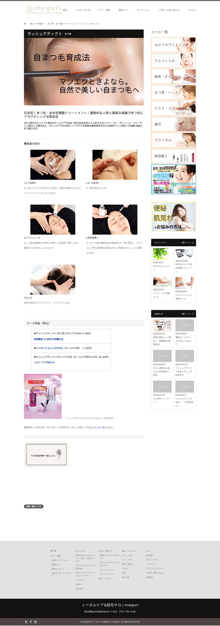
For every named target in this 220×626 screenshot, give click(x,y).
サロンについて (152, 560)
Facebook (30, 621)
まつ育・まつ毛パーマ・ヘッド (62, 23)
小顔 (124, 573)
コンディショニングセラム (49, 348)
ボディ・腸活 (55, 556)
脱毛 (65, 10)
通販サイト (124, 10)
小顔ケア (79, 584)
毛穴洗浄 (79, 589)
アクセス (192, 10)
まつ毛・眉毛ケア (105, 551)
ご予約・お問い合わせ (168, 10)
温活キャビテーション (61, 560)
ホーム (148, 551)
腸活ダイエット (58, 569)
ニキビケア (80, 580)
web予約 (149, 555)
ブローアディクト (107, 574)
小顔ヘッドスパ (104, 579)
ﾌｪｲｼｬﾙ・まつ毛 (83, 10)
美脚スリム (56, 564)
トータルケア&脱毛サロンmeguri (110, 605)
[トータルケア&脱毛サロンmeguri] (44, 10)
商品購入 (149, 577)
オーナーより (143, 10)
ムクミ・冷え (127, 555)
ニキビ (124, 568)
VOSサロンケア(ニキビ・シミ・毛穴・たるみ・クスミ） (86, 558)
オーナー (151, 564)
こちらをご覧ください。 (103, 427)
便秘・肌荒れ (127, 564)
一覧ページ (185, 242)
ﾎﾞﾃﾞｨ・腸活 (104, 10)
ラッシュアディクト (108, 570)
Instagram (35, 621)
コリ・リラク (127, 560)
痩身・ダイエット (129, 551)
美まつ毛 (125, 577)
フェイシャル (79, 551)
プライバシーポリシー (155, 568)
